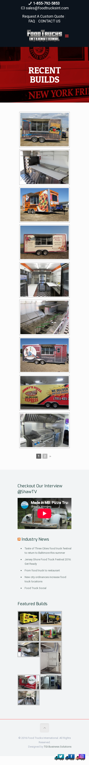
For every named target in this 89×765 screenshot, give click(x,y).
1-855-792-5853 (46, 3)
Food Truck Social (35, 588)
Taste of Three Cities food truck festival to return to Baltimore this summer (48, 550)
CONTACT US (49, 21)
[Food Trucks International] (44, 36)
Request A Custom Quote (43, 16)
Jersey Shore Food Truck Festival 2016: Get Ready (48, 561)
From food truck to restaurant (42, 570)
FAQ (32, 21)
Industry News (35, 539)
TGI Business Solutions (57, 746)
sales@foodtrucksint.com (47, 8)
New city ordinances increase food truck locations (45, 579)
